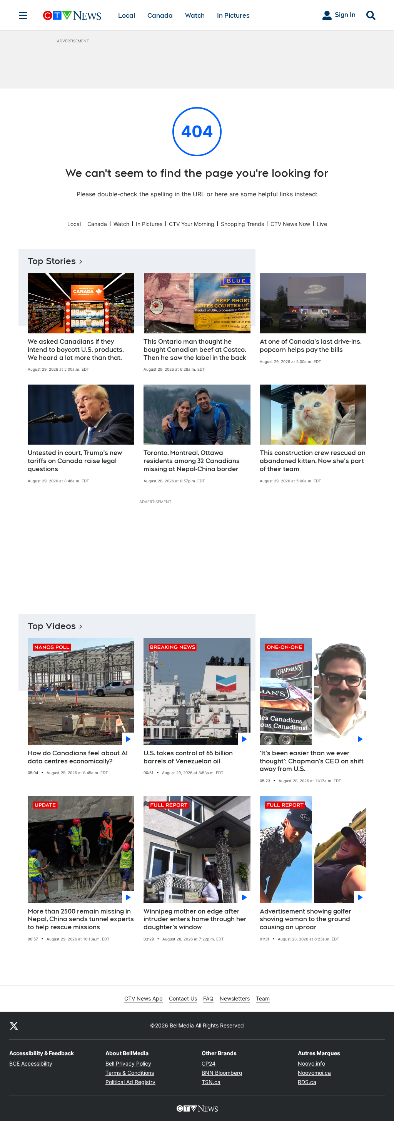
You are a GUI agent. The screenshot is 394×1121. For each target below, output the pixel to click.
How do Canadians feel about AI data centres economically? (78, 757)
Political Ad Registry (130, 1082)
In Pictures (233, 15)
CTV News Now (290, 224)
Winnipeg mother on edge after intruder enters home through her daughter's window (195, 919)
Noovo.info (311, 1063)
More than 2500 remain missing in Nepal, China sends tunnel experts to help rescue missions (81, 919)
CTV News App (143, 998)
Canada (160, 15)
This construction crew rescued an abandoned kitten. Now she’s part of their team (313, 461)
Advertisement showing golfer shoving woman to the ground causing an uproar (305, 919)
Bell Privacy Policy (128, 1063)
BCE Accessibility (30, 1063)
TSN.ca (211, 1082)
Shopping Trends (242, 224)
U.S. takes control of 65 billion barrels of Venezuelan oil (188, 757)
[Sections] (23, 15)
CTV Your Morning (191, 224)
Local (126, 15)
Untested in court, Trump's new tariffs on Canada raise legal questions (75, 461)
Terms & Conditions (129, 1072)
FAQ (208, 998)
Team (263, 998)
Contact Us (183, 998)
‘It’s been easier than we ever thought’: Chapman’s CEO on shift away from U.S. (312, 761)
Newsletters (235, 998)
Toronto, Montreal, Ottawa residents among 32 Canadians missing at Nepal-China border (192, 461)
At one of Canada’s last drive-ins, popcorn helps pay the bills (311, 345)
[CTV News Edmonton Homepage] (72, 15)
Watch (195, 15)
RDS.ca (307, 1082)
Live (322, 224)
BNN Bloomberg (222, 1072)
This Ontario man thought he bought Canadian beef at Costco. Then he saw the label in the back (195, 349)
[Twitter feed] (13, 1025)
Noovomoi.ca (314, 1072)
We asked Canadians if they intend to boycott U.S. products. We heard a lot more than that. (76, 349)
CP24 (208, 1063)
